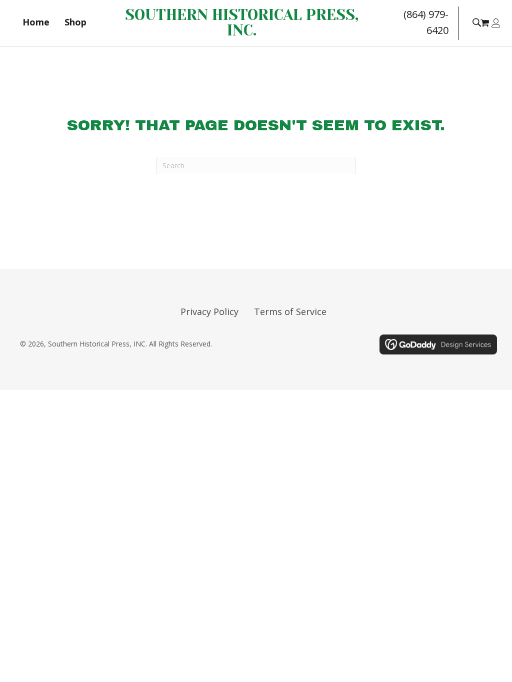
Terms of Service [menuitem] (290, 312)
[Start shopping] (486, 22)
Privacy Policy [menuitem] (209, 312)
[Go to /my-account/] (496, 23)
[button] (476, 22)
